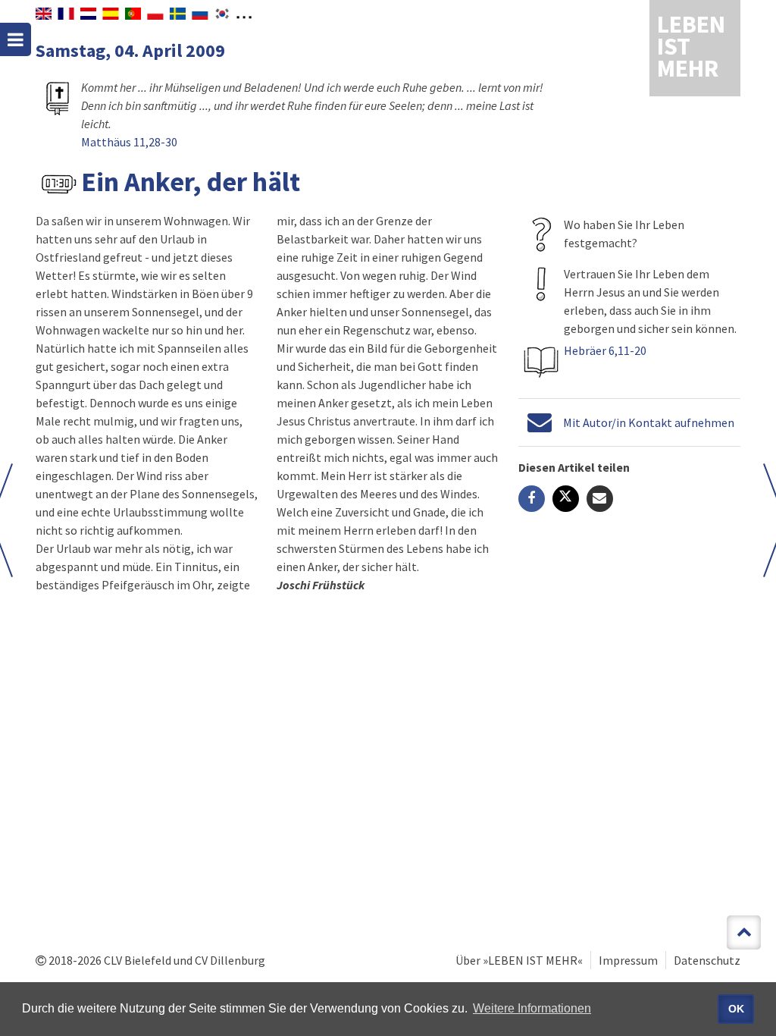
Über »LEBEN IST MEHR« (519, 960)
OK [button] (736, 1009)
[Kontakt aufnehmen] (539, 422)
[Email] (600, 498)
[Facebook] (531, 498)
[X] (565, 498)
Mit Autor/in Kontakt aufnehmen (648, 422)
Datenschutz (707, 960)
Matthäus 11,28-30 (129, 141)
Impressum (628, 960)
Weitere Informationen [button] (532, 1008)
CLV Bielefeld (137, 960)
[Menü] (15, 39)
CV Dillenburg (230, 960)
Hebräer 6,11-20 (605, 350)
